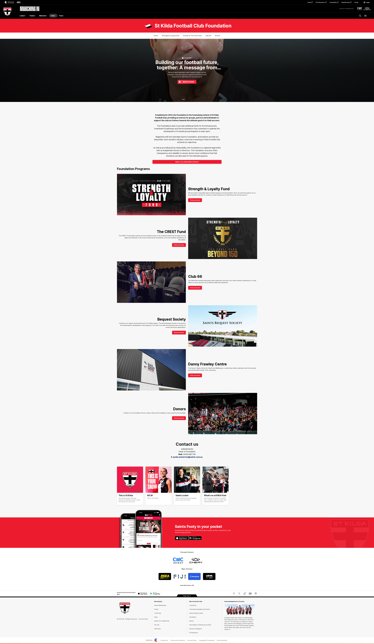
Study (356, 2)
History (191, 621)
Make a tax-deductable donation (186, 162)
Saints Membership (160, 605)
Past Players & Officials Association (200, 625)
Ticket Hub (157, 613)
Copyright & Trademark (206, 640)
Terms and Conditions (177, 640)
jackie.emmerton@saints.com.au (188, 457)
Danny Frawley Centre (196, 613)
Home (156, 36)
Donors (217, 36)
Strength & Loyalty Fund (170, 36)
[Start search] (360, 15)
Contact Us (164, 640)
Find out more (195, 200)
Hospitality (333, 2)
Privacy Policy (192, 640)
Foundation (192, 617)
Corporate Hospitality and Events (199, 609)
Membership (346, 2)
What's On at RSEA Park (161, 621)
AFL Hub (156, 625)
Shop (309, 2)
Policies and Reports (195, 628)
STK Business (320, 2)
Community (192, 605)
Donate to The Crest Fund (192, 36)
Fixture (156, 609)
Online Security (222, 640)
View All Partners (185, 585)
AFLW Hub (157, 628)
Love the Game (143, 619)
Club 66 (208, 36)
